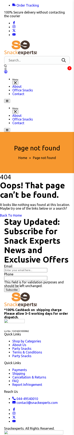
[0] (5, 68)
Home (22, 158)
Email (8, 266)
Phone (8, 274)
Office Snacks (22, 90)
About (17, 86)
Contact (18, 94)
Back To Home (11, 215)
